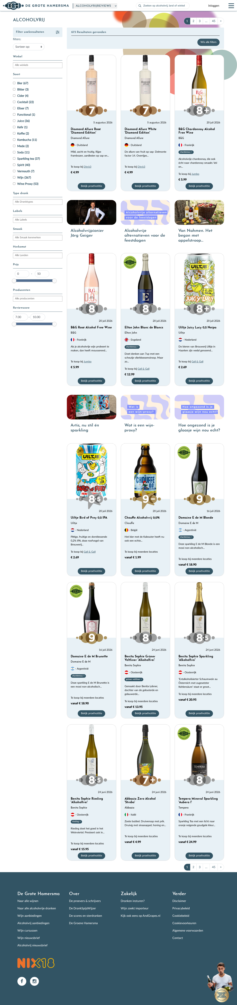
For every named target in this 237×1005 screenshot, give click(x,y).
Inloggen (213, 5)
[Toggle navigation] (228, 5)
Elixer (23, 108)
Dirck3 (87, 167)
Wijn (24, 177)
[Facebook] (23, 981)
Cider (22, 95)
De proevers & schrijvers (85, 901)
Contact (177, 938)
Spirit (23, 165)
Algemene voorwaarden (187, 930)
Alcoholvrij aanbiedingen (33, 923)
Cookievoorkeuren (184, 923)
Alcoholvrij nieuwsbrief (32, 945)
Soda (23, 152)
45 (213, 21)
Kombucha (27, 139)
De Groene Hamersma (83, 923)
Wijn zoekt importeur (134, 908)
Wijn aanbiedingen (29, 915)
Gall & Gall (143, 369)
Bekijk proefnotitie (91, 186)
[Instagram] (36, 981)
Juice (23, 121)
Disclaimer (179, 901)
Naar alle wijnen (27, 901)
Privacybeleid (181, 908)
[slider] (14, 280)
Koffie (23, 133)
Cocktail (25, 102)
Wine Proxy (27, 183)
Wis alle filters (208, 42)
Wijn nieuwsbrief (28, 938)
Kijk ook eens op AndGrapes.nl (140, 915)
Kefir (22, 127)
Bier (22, 83)
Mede (23, 146)
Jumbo (195, 174)
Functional (26, 114)
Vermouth (25, 171)
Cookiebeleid (180, 915)
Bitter (23, 89)
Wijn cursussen (27, 930)
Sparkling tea (28, 158)
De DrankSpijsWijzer (82, 908)
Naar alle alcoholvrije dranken (36, 908)
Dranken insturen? (133, 901)
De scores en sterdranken (85, 915)
